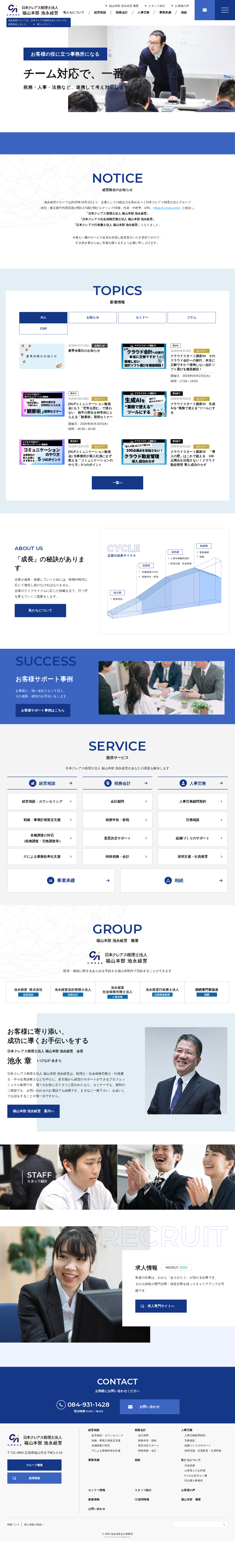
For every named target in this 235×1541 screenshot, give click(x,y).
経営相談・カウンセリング (107, 1435)
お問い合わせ (150, 1407)
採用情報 (34, 1478)
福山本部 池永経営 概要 (124, 5)
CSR (43, 328)
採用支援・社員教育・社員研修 (203, 1450)
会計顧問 (117, 801)
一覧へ (118, 483)
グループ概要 (34, 1465)
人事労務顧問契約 (192, 801)
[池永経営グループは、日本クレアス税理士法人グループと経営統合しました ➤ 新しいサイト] (32, 10)
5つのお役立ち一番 (196, 1475)
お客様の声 (182, 5)
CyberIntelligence (123, 1537)
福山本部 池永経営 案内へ (33, 1111)
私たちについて (73, 12)
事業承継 (165, 12)
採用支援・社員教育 (193, 856)
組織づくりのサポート (192, 838)
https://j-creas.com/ (166, 207)
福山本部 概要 (191, 1499)
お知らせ (92, 317)
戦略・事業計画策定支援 (42, 820)
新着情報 (94, 1499)
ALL (43, 317)
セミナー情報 (96, 1490)
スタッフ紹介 (156, 5)
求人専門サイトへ (161, 1306)
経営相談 (100, 12)
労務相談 (192, 820)
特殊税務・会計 (117, 856)
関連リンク (13, 1524)
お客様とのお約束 (195, 1470)
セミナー (142, 317)
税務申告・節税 (117, 820)
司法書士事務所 (194, 1480)
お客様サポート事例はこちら (43, 710)
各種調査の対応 (101, 1445)
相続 (184, 12)
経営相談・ (42, 801)
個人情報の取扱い (34, 1524)
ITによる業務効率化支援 (42, 856)
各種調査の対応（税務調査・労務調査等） (42, 838)
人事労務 (143, 12)
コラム (191, 317)
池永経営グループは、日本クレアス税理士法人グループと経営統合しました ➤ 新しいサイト (37, 22)
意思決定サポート (117, 838)
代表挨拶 (190, 1465)
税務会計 (122, 12)
